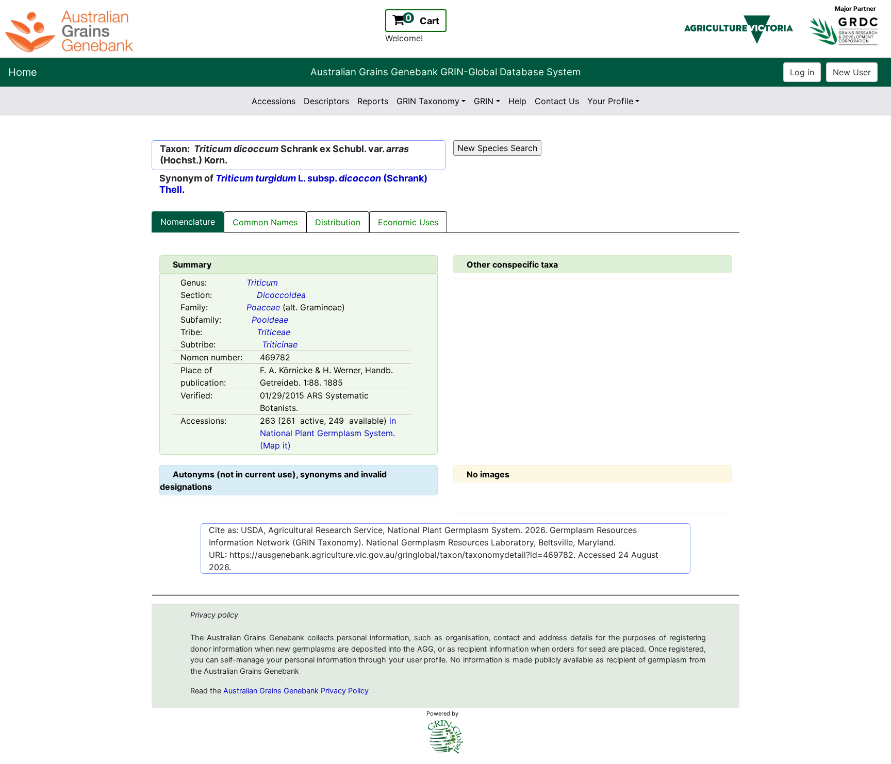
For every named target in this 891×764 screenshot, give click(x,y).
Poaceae (263, 307)
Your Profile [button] (610, 101)
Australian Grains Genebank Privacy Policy (296, 690)
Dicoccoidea (281, 295)
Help (517, 101)
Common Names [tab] (265, 222)
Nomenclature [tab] (187, 222)
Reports (372, 101)
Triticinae (280, 344)
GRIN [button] (483, 101)
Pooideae (270, 319)
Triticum (262, 282)
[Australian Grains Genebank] (70, 30)
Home (22, 72)
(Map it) (275, 445)
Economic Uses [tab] (408, 222)
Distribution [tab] (337, 222)
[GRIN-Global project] (445, 737)
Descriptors (326, 101)
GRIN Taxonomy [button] (428, 101)
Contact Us (557, 101)
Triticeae (273, 332)
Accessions (273, 101)
